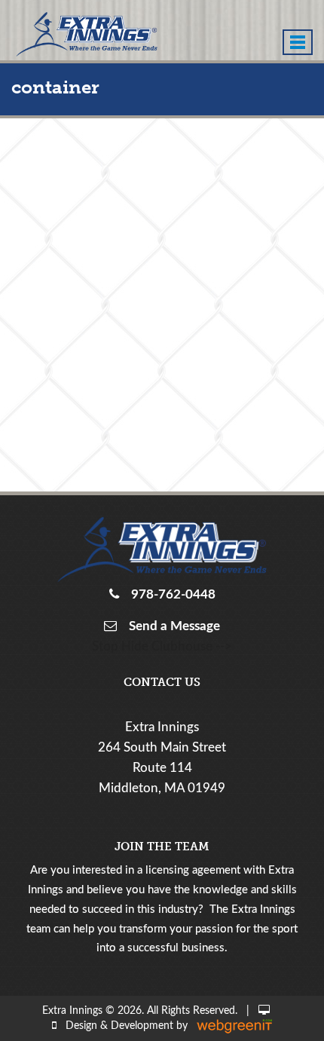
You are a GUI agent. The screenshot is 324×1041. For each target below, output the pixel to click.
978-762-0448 (170, 594)
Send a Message (171, 626)
